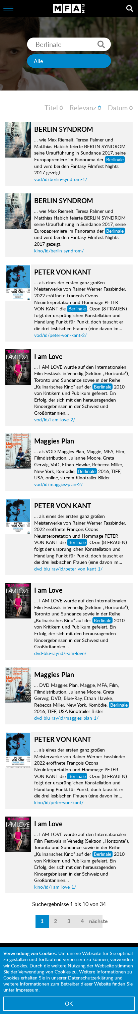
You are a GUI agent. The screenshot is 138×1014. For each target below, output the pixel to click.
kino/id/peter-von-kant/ (58, 802)
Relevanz (83, 107)
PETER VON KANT (62, 272)
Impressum (27, 990)
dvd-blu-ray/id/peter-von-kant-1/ (68, 568)
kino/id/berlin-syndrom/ (59, 250)
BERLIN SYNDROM (63, 129)
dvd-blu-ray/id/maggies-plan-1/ (66, 718)
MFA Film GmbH (69, 8)
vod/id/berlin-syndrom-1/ (60, 179)
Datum (118, 107)
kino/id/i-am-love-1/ (55, 887)
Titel (51, 107)
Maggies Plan (54, 440)
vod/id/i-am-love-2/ (54, 419)
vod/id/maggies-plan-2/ (58, 484)
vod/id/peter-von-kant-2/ (60, 335)
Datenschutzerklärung (90, 977)
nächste (95, 921)
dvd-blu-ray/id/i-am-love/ (60, 653)
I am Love (48, 356)
